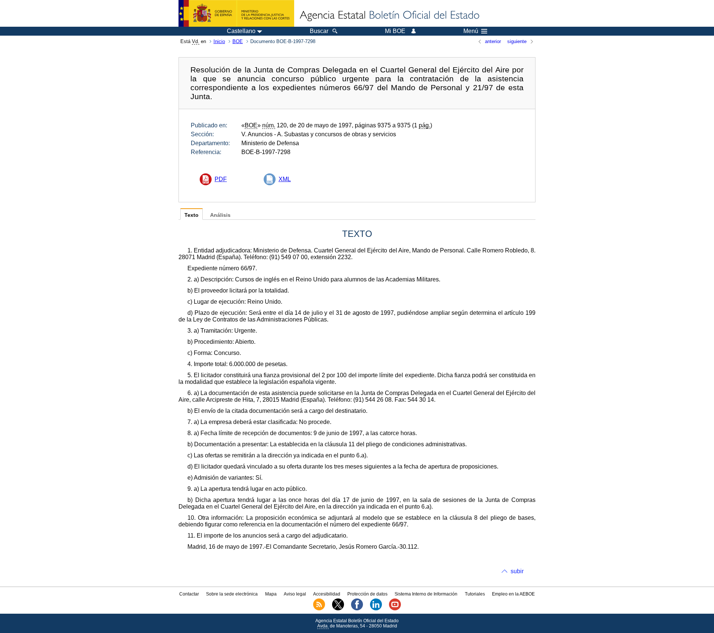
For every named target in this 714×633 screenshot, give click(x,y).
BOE (237, 41)
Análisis (220, 215)
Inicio (219, 41)
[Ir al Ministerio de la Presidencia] (236, 13)
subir (517, 571)
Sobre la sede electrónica (232, 594)
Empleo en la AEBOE (513, 594)
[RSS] (319, 608)
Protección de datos (367, 594)
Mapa (271, 594)
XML (285, 179)
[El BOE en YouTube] (395, 608)
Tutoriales (475, 594)
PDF (221, 179)
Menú (470, 31)
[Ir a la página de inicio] (389, 15)
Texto (191, 215)
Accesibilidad (326, 594)
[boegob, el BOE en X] (338, 608)
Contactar (189, 594)
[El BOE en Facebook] (357, 608)
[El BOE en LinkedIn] (376, 608)
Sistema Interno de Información (426, 594)
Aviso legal (295, 594)
